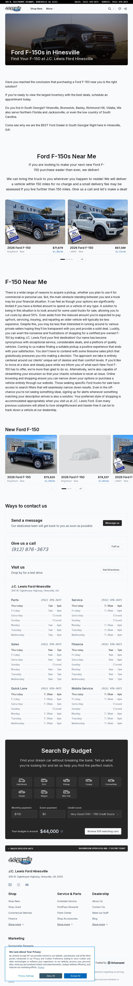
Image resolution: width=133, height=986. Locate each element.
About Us (97, 901)
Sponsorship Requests (21, 945)
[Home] (13, 8)
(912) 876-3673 (90, 2)
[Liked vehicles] (119, 8)
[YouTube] (27, 884)
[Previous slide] (51, 259)
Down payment (48, 807)
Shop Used (14, 907)
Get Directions (111, 569)
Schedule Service (67, 901)
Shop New (14, 901)
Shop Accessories (67, 918)
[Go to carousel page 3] (69, 259)
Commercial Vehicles (20, 912)
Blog (94, 918)
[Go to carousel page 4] (72, 259)
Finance (12, 918)
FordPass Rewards (67, 907)
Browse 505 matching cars (103, 831)
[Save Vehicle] (62, 202)
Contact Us (98, 907)
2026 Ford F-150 (19, 247)
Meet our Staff (100, 912)
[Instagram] (18, 884)
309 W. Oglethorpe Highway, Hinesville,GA (35, 590)
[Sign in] (125, 8)
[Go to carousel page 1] (62, 259)
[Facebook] (10, 884)
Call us (115, 546)
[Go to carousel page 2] (66, 259)
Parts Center (64, 912)
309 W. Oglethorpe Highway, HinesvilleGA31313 (31, 2)
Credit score (75, 807)
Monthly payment (21, 807)
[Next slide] (82, 259)
